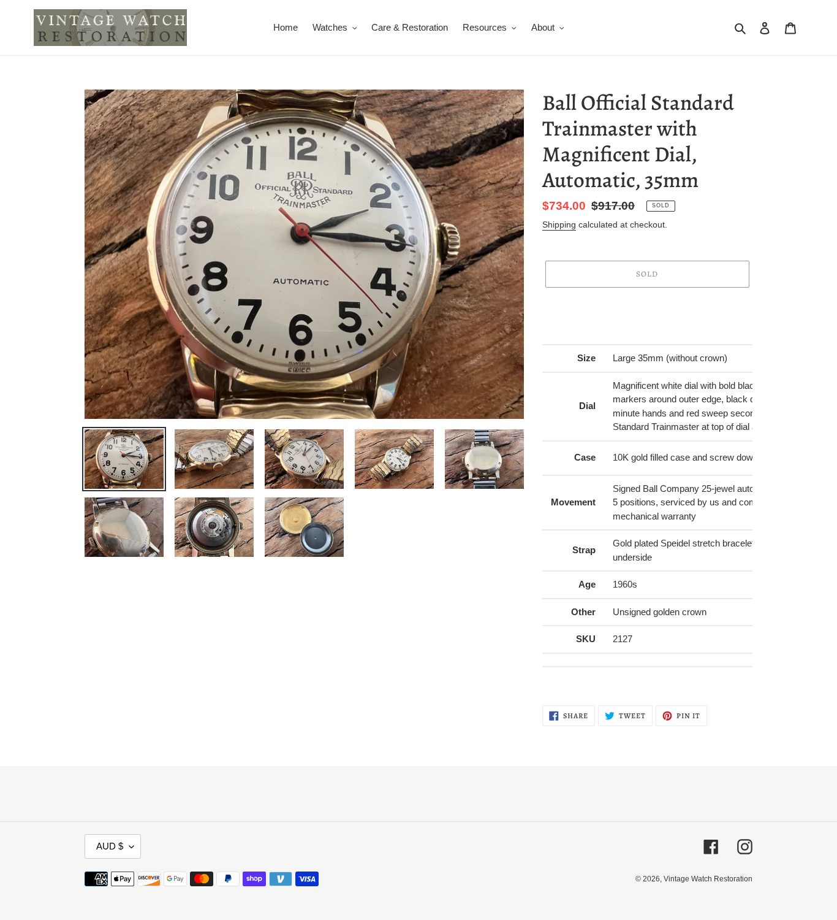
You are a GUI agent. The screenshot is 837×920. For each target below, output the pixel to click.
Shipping (559, 224)
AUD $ (109, 846)
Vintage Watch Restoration (708, 879)
